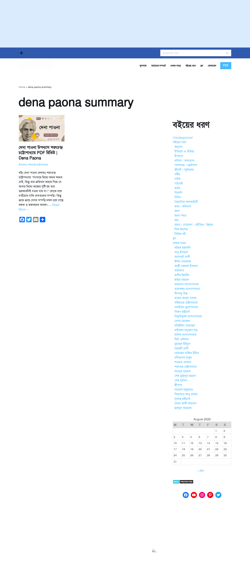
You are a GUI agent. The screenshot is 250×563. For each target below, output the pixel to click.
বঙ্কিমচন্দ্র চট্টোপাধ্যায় (186, 302)
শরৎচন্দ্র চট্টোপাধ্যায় (38, 164)
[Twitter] (218, 495)
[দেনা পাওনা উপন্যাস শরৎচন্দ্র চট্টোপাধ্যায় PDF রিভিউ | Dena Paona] (41, 128)
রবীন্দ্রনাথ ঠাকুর (183, 357)
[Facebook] (186, 495)
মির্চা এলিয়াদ (181, 339)
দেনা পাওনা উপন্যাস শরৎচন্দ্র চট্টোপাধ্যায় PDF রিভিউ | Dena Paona (41, 153)
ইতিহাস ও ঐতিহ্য (184, 151)
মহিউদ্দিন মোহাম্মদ (184, 325)
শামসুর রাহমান (182, 371)
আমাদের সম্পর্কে (158, 65)
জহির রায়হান (181, 280)
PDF (226, 65)
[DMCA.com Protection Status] (183, 483)
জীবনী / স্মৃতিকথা (184, 170)
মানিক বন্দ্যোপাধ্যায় (185, 334)
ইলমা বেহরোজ (182, 261)
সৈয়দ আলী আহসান (185, 403)
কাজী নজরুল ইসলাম (186, 266)
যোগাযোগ (212, 65)
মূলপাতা (143, 65)
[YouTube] (194, 495)
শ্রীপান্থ (178, 385)
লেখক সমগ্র (175, 65)
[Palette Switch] (21, 53)
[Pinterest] (210, 495)
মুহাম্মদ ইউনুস (182, 344)
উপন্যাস (23, 164)
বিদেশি (178, 192)
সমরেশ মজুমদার (183, 389)
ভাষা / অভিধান (182, 206)
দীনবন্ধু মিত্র (180, 293)
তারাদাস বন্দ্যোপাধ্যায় (186, 284)
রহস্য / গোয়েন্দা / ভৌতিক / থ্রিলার (193, 225)
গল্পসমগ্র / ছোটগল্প (185, 165)
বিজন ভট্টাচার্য (182, 312)
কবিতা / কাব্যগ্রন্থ (184, 160)
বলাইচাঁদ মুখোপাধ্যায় (186, 307)
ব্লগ (202, 65)
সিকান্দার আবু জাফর (185, 394)
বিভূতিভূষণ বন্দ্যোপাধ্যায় (188, 316)
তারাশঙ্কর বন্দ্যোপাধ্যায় (187, 289)
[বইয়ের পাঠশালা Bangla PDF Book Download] (36, 65)
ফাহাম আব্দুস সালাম (185, 298)
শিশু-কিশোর (181, 229)
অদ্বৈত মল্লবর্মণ (182, 247)
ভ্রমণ (177, 211)
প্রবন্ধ (177, 188)
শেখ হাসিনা (180, 380)
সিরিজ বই (180, 234)
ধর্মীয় (177, 174)
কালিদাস (179, 270)
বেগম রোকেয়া (182, 321)
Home (22, 87)
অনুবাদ (178, 147)
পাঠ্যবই (178, 183)
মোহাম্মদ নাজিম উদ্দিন (186, 353)
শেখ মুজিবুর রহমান (185, 376)
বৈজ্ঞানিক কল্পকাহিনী (186, 202)
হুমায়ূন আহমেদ (183, 408)
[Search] (227, 53)
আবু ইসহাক (181, 252)
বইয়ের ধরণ (191, 65)
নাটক (177, 179)
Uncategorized (183, 137)
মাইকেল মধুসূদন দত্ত (185, 330)
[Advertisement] (125, 24)
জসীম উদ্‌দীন (181, 275)
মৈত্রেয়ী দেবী (181, 348)
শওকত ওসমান (182, 362)
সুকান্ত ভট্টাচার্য (182, 399)
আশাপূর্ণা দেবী (182, 257)
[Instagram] (202, 495)
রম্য (176, 220)
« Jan (200, 470)
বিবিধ (177, 197)
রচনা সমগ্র (180, 215)
